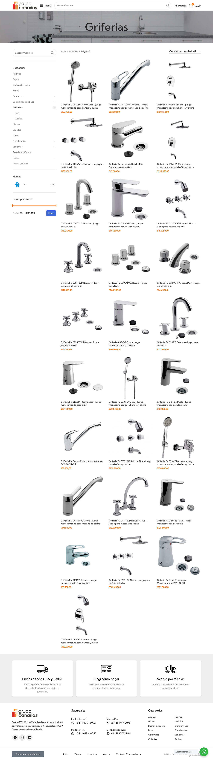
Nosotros (92, 754)
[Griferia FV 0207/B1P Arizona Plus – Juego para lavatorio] (179, 258)
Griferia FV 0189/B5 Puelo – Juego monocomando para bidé (174, 522)
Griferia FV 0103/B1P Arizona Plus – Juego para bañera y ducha (130, 463)
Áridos (16, 79)
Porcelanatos (19, 141)
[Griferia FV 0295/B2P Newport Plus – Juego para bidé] (82, 318)
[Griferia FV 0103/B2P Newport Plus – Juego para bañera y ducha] (179, 199)
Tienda (78, 754)
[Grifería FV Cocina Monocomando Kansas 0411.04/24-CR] (82, 436)
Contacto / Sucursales (127, 754)
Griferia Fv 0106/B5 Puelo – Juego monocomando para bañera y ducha (175, 106)
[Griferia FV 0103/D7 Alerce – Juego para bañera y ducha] (130, 555)
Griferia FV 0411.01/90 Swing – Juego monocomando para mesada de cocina (80, 522)
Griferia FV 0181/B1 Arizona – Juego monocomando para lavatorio (78, 582)
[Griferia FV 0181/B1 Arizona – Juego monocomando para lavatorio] (82, 555)
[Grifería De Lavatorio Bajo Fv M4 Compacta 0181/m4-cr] (130, 139)
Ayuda (106, 754)
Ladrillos (17, 129)
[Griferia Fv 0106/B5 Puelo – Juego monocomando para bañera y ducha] (179, 80)
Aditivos (17, 73)
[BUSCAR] (167, 5)
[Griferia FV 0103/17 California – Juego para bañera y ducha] (82, 139)
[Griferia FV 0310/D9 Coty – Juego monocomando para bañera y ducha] (130, 377)
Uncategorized (20, 163)
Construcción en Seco (23, 101)
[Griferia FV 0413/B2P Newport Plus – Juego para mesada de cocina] (130, 496)
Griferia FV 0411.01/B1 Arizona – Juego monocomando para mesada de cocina (129, 106)
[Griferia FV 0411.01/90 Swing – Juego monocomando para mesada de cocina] (82, 496)
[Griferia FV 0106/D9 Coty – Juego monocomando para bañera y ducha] (179, 139)
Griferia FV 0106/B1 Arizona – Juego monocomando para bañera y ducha (79, 641)
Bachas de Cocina (21, 85)
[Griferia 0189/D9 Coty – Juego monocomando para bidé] (130, 318)
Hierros (16, 124)
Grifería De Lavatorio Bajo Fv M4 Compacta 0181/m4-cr (126, 166)
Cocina (18, 118)
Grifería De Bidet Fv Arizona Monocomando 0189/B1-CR (171, 582)
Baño (17, 113)
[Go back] (81, 27)
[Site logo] (25, 5)
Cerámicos (18, 96)
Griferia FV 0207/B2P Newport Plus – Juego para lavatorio (80, 284)
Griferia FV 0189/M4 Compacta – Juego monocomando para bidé (81, 403)
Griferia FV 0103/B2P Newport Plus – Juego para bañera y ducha (176, 225)
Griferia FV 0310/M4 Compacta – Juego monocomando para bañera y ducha (81, 106)
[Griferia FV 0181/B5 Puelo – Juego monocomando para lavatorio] (179, 377)
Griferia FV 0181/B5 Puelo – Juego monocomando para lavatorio (174, 403)
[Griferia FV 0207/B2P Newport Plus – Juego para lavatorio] (82, 258)
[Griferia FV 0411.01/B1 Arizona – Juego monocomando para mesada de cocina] (130, 80)
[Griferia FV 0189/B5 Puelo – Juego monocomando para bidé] (179, 496)
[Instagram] (22, 737)
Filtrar (51, 213)
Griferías (17, 107)
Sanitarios (17, 146)
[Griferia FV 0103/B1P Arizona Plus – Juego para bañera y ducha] (130, 436)
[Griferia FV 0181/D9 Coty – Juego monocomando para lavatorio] (130, 199)
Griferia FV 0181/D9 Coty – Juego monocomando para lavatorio (126, 225)
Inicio (63, 51)
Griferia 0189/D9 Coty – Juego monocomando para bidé (124, 344)
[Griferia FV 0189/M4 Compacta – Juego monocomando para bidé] (82, 377)
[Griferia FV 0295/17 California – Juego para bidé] (130, 258)
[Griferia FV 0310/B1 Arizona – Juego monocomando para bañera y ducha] (179, 436)
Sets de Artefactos (22, 152)
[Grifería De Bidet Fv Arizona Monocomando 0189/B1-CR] (179, 555)
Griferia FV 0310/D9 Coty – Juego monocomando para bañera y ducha (127, 403)
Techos (16, 157)
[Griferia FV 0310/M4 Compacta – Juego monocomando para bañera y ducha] (82, 80)
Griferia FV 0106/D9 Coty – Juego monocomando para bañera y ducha (175, 166)
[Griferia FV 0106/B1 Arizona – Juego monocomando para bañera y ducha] (82, 615)
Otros (15, 135)
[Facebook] (15, 737)
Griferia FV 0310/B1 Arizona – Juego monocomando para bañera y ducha (175, 463)
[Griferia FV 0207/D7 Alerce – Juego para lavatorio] (179, 318)
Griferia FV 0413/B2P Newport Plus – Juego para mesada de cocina (128, 522)
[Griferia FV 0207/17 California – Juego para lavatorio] (82, 199)
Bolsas (16, 90)
